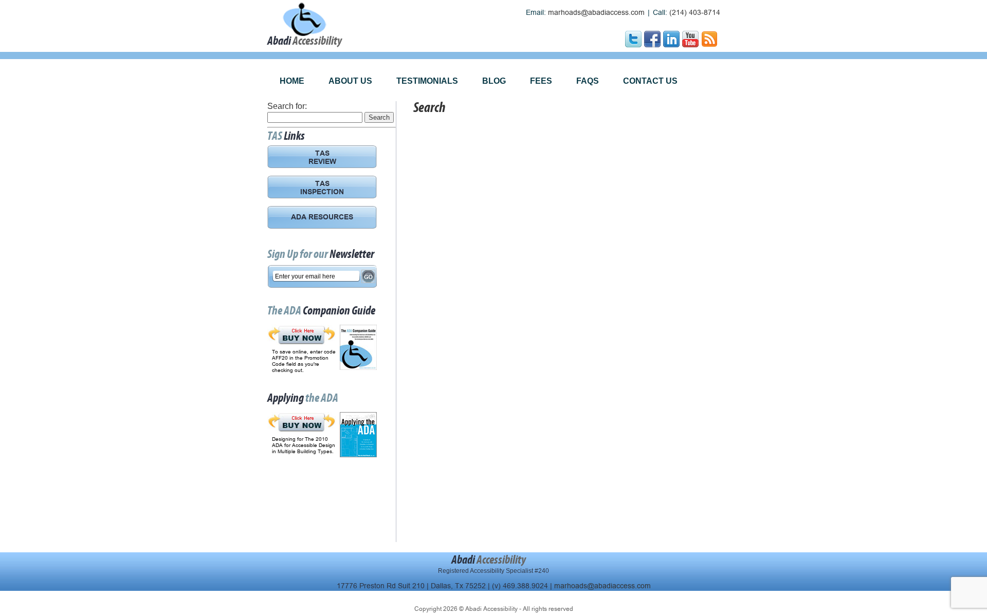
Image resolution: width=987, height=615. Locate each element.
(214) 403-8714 (694, 12)
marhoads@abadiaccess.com (596, 12)
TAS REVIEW (322, 158)
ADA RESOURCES (322, 217)
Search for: (287, 106)
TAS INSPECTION (322, 188)
